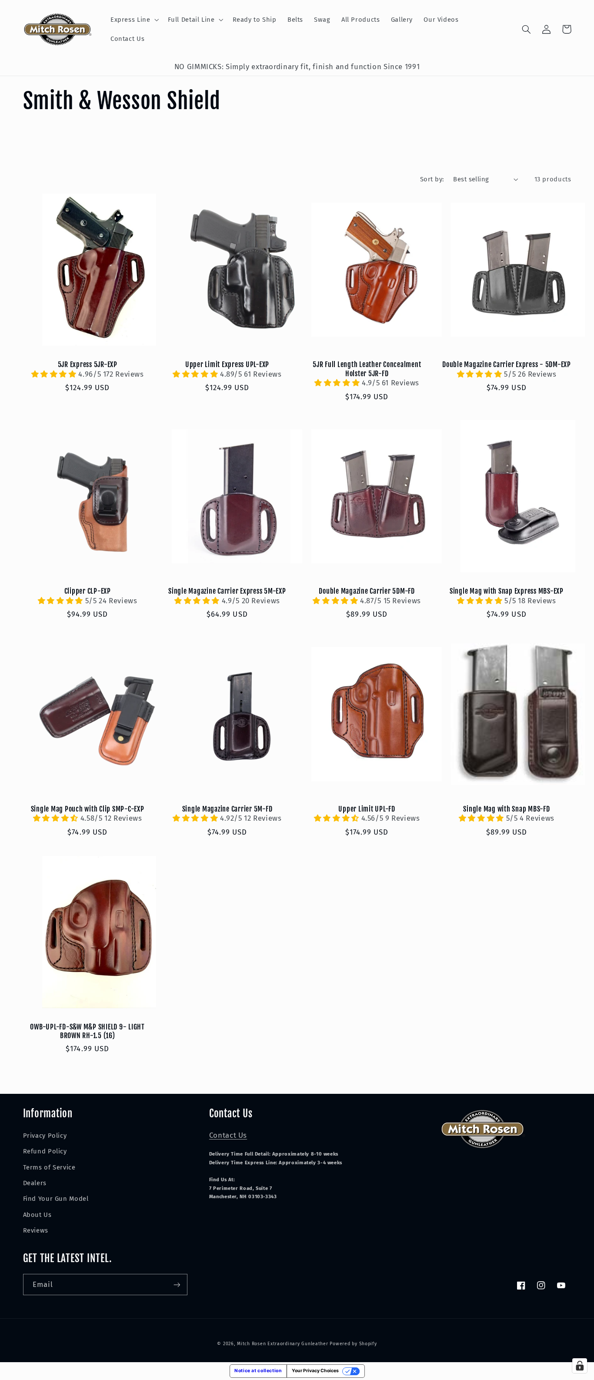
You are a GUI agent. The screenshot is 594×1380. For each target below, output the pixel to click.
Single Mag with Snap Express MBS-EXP (507, 591)
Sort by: (432, 179)
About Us (37, 1215)
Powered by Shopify (353, 1344)
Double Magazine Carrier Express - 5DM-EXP (506, 364)
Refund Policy (45, 1151)
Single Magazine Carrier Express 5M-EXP (227, 591)
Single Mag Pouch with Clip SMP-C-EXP (87, 809)
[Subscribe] (177, 1284)
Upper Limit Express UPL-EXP (227, 364)
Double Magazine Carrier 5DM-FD (367, 591)
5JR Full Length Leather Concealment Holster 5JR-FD (367, 369)
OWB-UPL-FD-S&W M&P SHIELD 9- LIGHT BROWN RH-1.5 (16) (87, 1031)
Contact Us (228, 1135)
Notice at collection (258, 1370)
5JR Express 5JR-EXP (87, 364)
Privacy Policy (45, 1135)
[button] (134, 19)
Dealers (35, 1183)
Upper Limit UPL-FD (366, 809)
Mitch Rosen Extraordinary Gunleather (282, 1344)
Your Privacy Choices (315, 1370)
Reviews (35, 1230)
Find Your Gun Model (56, 1199)
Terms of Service (49, 1167)
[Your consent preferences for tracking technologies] (579, 1365)
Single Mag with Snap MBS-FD (506, 809)
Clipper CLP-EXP (87, 591)
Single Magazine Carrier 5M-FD (227, 809)
